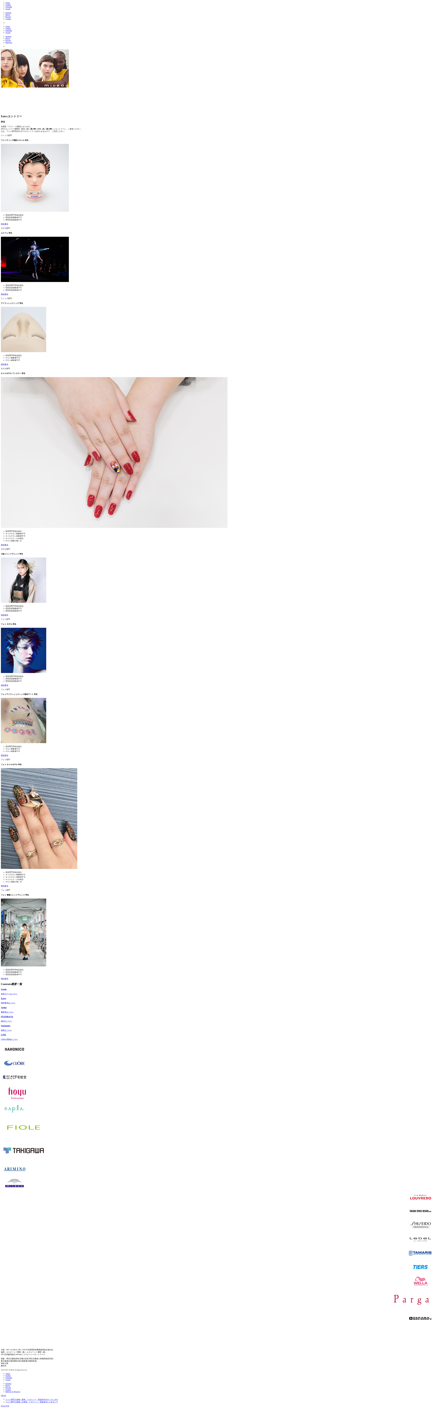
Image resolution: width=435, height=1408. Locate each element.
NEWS (3, 1396)
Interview (8, 43)
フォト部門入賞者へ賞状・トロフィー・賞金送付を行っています (31, 1400)
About (7, 3)
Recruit (8, 17)
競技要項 (4, 224)
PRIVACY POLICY (12, 1392)
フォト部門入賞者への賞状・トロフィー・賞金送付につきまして (31, 1402)
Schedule (8, 7)
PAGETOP (5, 1406)
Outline (8, 5)
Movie (7, 15)
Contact (8, 19)
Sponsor (8, 13)
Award (7, 9)
